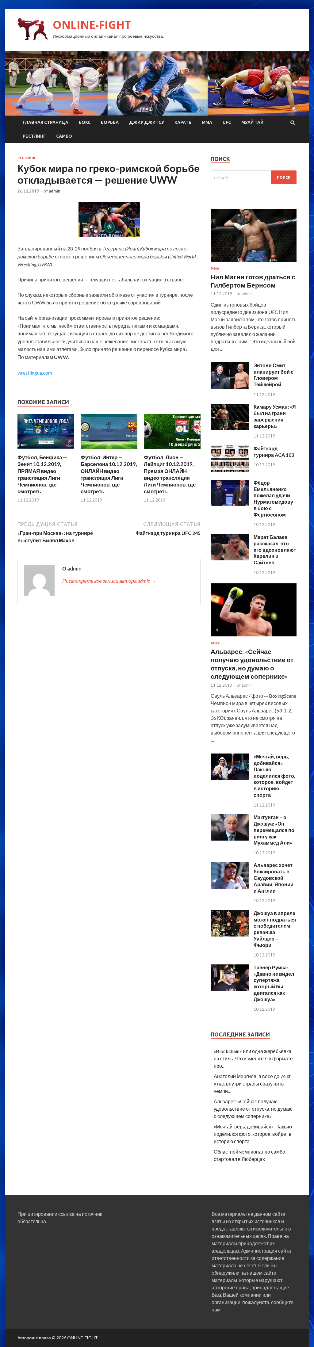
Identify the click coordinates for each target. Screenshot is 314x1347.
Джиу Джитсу (146, 122)
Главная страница (45, 122)
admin (54, 191)
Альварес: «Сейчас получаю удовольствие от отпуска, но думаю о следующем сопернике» (253, 1108)
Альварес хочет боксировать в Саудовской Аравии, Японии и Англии (273, 877)
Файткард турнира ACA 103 (274, 451)
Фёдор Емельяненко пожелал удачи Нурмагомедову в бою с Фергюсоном (273, 498)
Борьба (110, 122)
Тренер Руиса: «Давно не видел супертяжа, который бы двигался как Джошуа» (274, 983)
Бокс (84, 122)
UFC (227, 122)
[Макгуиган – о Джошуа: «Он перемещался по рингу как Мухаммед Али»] (230, 838)
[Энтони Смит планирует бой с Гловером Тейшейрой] (230, 387)
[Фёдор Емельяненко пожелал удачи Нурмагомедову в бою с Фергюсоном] (230, 504)
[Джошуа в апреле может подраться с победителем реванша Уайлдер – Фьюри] (230, 934)
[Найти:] (254, 177)
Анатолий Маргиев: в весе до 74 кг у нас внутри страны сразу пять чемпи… (252, 1083)
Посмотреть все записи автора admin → (109, 581)
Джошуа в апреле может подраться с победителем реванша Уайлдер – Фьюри (275, 929)
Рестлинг (34, 136)
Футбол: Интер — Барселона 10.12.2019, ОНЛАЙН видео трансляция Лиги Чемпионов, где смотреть (109, 474)
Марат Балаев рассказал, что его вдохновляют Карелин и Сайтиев (275, 549)
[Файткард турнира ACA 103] (230, 470)
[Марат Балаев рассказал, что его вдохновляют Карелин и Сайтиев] (230, 558)
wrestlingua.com (34, 373)
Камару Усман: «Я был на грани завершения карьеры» (275, 416)
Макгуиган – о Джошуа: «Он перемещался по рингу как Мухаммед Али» (274, 829)
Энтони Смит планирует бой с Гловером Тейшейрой (273, 374)
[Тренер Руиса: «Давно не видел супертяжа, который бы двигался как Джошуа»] (230, 989)
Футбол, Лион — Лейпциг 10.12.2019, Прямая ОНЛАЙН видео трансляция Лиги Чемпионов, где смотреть (170, 474)
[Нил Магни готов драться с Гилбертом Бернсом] (254, 263)
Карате (182, 122)
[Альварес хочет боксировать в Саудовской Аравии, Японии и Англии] (230, 887)
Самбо (64, 136)
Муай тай (252, 122)
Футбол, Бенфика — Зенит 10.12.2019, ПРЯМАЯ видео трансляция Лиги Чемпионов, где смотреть (42, 474)
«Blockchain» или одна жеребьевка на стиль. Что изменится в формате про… (253, 1058)
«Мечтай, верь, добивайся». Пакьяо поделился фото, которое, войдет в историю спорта (274, 776)
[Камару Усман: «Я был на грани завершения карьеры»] (230, 428)
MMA (207, 122)
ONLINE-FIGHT (92, 24)
